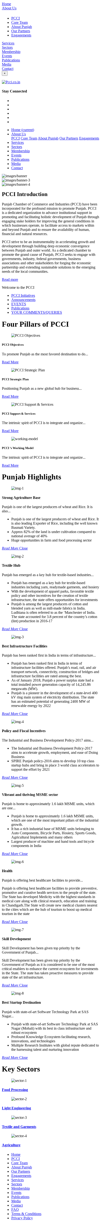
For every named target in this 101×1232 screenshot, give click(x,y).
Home (6, 4)
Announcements (23, 300)
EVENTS (18, 304)
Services (8, 43)
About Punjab (21, 27)
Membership (11, 52)
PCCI (15, 18)
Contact (7, 69)
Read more (10, 279)
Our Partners (20, 31)
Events (7, 56)
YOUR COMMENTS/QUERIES (36, 312)
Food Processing (15, 1090)
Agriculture (11, 1145)
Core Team (19, 22)
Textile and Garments (19, 1127)
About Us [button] (18, 134)
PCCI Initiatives (23, 295)
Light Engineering (16, 1108)
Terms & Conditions (26, 1214)
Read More (10, 362)
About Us (9, 8)
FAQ (15, 1210)
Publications (11, 60)
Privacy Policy (22, 1218)
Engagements (21, 35)
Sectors (7, 47)
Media (6, 64)
